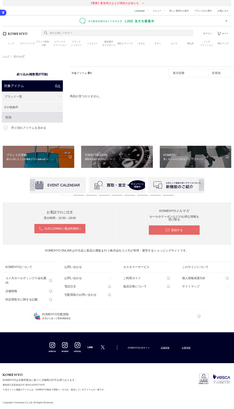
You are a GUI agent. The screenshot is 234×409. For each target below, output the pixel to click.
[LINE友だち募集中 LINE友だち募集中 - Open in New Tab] (117, 20)
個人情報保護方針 (193, 278)
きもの (141, 43)
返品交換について (135, 286)
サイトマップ (191, 286)
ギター (157, 43)
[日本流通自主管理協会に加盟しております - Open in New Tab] (203, 378)
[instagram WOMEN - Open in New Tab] (65, 347)
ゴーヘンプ (19, 56)
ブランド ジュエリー (76, 43)
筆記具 (190, 43)
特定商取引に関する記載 (21, 299)
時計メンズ (223, 43)
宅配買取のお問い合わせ (80, 294)
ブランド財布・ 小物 (43, 43)
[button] (32, 185)
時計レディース (125, 43)
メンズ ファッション (206, 43)
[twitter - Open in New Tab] (102, 347)
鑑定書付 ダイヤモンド (108, 43)
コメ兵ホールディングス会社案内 (25, 280)
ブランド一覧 (13, 96)
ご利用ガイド (132, 278)
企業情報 (186, 348)
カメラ (174, 43)
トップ (11, 43)
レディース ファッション (59, 43)
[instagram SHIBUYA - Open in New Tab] (52, 347)
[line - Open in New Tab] (90, 348)
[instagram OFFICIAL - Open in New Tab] (77, 347)
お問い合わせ (73, 278)
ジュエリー (92, 43)
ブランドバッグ (27, 43)
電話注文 (70, 286)
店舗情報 (11, 291)
